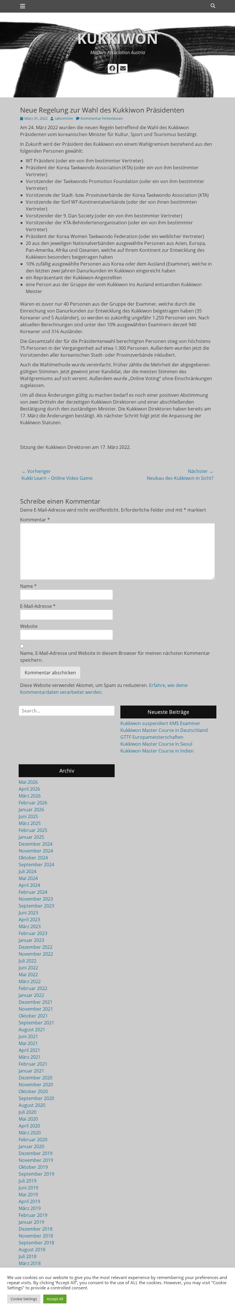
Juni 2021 (28, 1036)
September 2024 (36, 864)
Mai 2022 (28, 974)
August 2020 (32, 1105)
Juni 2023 (28, 913)
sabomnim (64, 118)
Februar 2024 (33, 892)
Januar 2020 (31, 1146)
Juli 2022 (27, 961)
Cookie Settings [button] (24, 1298)
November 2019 (36, 1160)
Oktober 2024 (33, 858)
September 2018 (36, 1243)
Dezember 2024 (35, 844)
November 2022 (36, 954)
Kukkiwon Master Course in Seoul (156, 744)
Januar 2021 (31, 1071)
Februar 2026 (33, 803)
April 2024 (29, 885)
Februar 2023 (33, 933)
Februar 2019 (33, 1215)
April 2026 (29, 789)
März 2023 (30, 926)
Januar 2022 (31, 995)
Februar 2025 (33, 830)
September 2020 (36, 1098)
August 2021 (32, 1029)
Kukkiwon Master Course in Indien (157, 751)
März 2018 (30, 1263)
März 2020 (30, 1133)
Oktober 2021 (33, 1016)
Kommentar (35, 519)
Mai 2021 (28, 1043)
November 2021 (36, 1009)
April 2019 (29, 1201)
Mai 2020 (28, 1119)
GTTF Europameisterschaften (151, 737)
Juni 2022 (28, 968)
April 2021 (29, 1050)
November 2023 (36, 899)
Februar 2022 (33, 988)
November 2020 (36, 1084)
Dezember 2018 (35, 1229)
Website (29, 626)
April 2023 (29, 919)
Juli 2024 (27, 871)
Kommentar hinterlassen (102, 118)
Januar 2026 (31, 809)
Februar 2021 (33, 1064)
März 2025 (30, 823)
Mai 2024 (28, 878)
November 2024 (36, 851)
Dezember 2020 (35, 1078)
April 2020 (29, 1126)
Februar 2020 (33, 1139)
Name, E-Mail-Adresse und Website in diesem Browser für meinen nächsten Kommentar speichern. (115, 656)
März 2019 (30, 1208)
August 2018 (32, 1249)
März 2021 (30, 1057)
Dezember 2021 (35, 1002)
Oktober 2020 (33, 1091)
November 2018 (36, 1236)
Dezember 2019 (35, 1153)
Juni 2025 (28, 816)
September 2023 (36, 906)
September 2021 (36, 1023)
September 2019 (36, 1174)
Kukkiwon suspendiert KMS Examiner (160, 723)
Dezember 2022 (35, 947)
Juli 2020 (27, 1112)
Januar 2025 (31, 837)
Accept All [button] (55, 1298)
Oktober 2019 (33, 1167)
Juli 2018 (27, 1256)
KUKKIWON (117, 38)
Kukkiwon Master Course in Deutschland (164, 730)
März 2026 (30, 796)
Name (28, 586)
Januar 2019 (31, 1222)
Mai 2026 (28, 782)
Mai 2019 (28, 1194)
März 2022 (30, 981)
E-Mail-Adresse (38, 606)
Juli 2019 (27, 1181)
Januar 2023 (31, 940)
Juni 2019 (28, 1188)
